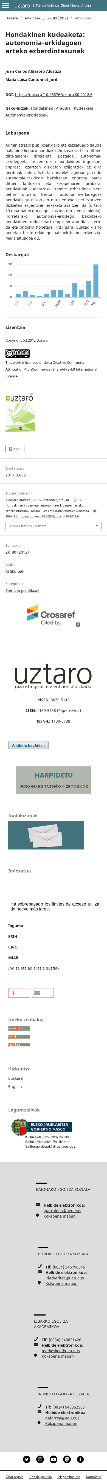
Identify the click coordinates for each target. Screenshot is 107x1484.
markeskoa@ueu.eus (61, 1350)
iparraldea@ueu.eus (62, 1210)
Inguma (15, 925)
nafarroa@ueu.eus (62, 1418)
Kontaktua (94, 1476)
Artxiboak (33, 18)
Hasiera (11, 18)
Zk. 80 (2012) (57, 18)
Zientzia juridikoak (22, 590)
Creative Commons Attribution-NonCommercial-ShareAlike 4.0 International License (51, 369)
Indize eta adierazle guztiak (33, 968)
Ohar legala (15, 1476)
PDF (17, 448)
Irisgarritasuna (69, 1476)
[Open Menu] (5, 5)
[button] (19, 993)
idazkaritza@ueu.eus (65, 1278)
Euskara (15, 1078)
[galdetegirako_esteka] (46, 848)
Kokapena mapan (60, 1216)
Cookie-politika (40, 1476)
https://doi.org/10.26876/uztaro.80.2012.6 (53, 94)
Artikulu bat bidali (28, 745)
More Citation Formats (27, 525)
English (15, 1086)
